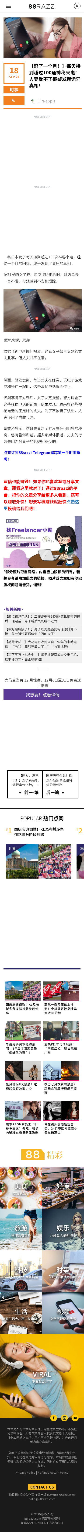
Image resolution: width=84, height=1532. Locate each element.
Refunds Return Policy (53, 1472)
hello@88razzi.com (42, 1499)
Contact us (42, 1487)
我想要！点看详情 (43, 695)
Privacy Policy (25, 1472)
